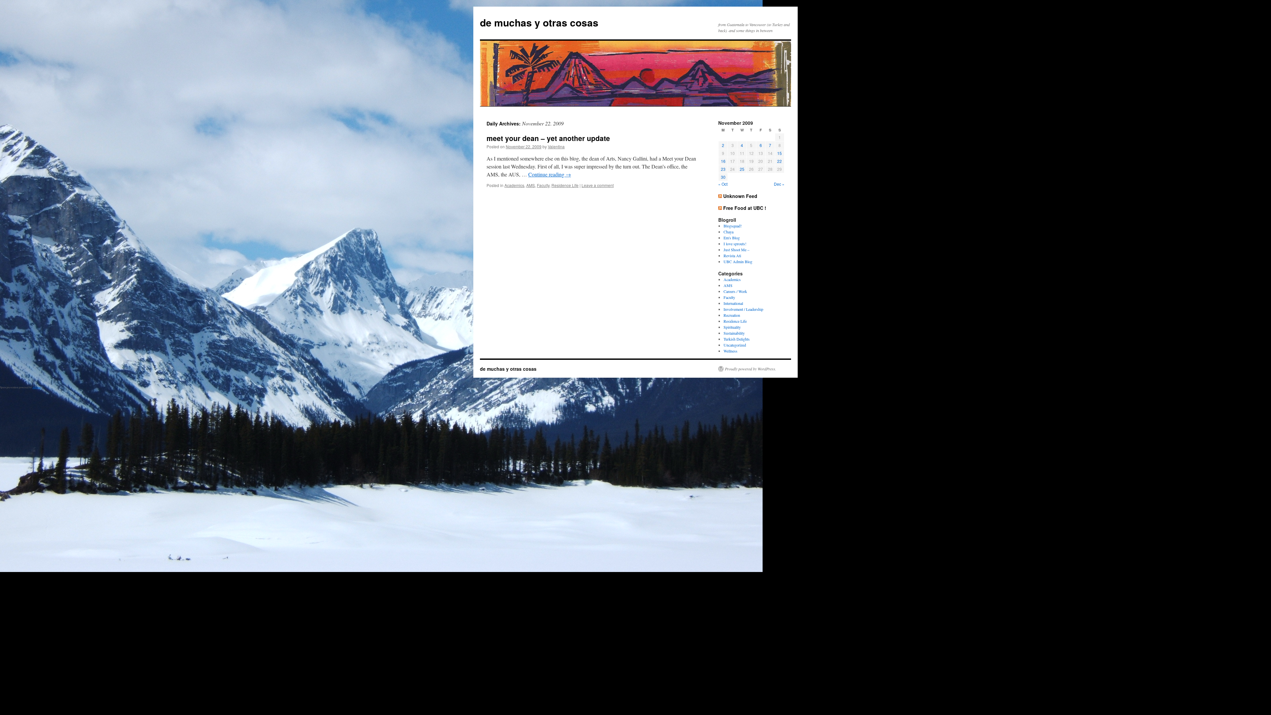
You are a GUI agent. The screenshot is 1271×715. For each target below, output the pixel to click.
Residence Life (565, 185)
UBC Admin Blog (738, 261)
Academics (514, 185)
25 (742, 169)
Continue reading (549, 174)
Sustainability (734, 333)
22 (779, 161)
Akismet (36, 387)
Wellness (730, 351)
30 (723, 177)
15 (779, 153)
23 (723, 169)
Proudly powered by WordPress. (750, 368)
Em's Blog (732, 237)
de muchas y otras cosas (539, 22)
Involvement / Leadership (743, 309)
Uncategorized (735, 345)
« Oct (723, 184)
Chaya (728, 231)
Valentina (556, 146)
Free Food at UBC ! (744, 208)
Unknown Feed (740, 196)
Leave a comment (598, 185)
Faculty (543, 185)
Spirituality (732, 327)
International (733, 303)
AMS (530, 185)
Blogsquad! (733, 225)
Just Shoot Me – (736, 249)
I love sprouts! (735, 243)
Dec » (779, 184)
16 (723, 161)
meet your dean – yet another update (548, 138)
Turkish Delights (737, 339)
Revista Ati (732, 255)
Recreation (732, 315)
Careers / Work (735, 291)
